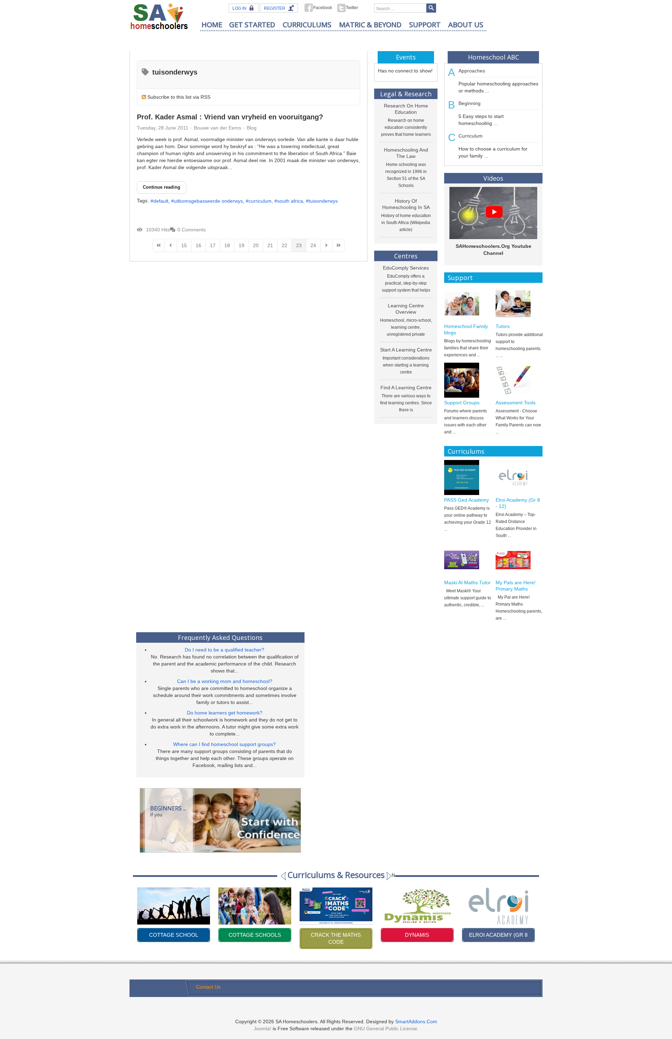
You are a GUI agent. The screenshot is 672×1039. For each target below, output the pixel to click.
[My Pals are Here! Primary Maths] (519, 560)
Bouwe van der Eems (217, 128)
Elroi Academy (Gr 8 (417, 935)
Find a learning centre (406, 387)
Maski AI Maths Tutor (467, 582)
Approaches (471, 71)
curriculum (260, 201)
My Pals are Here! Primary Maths (516, 586)
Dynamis (336, 935)
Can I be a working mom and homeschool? (224, 681)
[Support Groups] (467, 380)
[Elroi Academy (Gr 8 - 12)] (519, 477)
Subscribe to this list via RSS (178, 97)
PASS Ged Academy (466, 500)
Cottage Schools (173, 935)
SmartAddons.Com (416, 1021)
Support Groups (461, 402)
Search (431, 8)
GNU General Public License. (386, 1028)
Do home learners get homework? (224, 713)
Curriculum (470, 136)
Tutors (503, 326)
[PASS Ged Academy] (467, 477)
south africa (290, 201)
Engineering (498, 935)
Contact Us (208, 987)
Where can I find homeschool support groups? (224, 744)
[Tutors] (519, 303)
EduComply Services (406, 268)
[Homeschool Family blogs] (467, 303)
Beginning (469, 103)
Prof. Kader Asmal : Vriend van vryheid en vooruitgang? (230, 117)
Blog (252, 128)
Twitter (352, 7)
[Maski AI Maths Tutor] (467, 560)
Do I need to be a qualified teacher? (224, 650)
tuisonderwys (323, 201)
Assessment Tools (516, 402)
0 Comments (191, 229)
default (160, 201)
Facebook (322, 7)
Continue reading (161, 187)
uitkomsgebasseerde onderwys (208, 201)
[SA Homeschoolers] (159, 16)
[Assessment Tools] (519, 380)
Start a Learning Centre (406, 350)
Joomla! (262, 1028)
